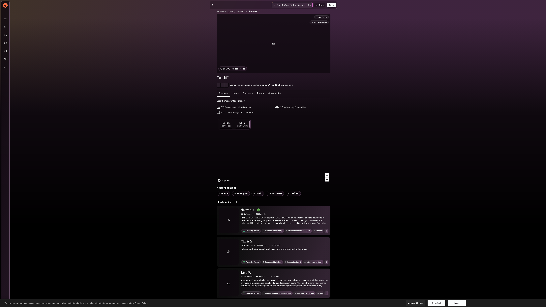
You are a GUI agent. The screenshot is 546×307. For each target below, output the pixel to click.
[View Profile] (273, 220)
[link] (225, 11)
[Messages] (5, 43)
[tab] (223, 93)
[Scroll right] (326, 231)
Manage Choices (416, 303)
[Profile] (5, 67)
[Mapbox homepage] (224, 180)
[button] (5, 51)
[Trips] (5, 59)
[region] (273, 150)
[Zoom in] (327, 175)
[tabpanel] (273, 147)
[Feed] (5, 35)
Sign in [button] (331, 5)
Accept (457, 303)
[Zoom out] (327, 179)
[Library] (5, 19)
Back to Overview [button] (275, 121)
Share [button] (321, 5)
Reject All (436, 303)
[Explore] (5, 27)
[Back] (213, 5)
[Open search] (292, 5)
